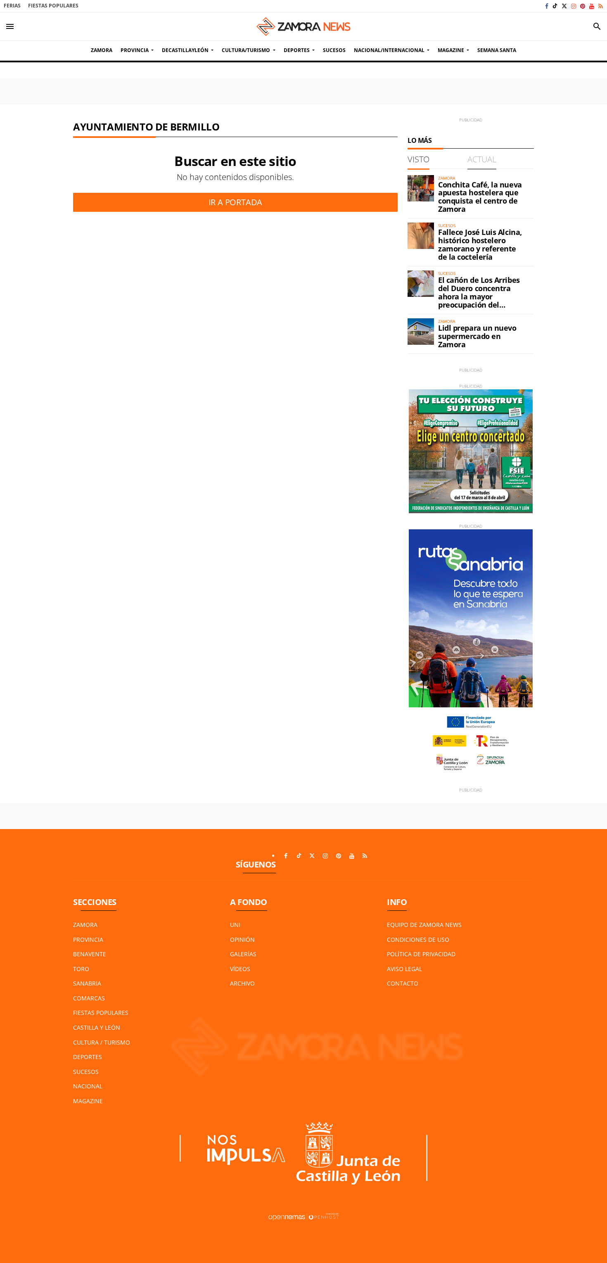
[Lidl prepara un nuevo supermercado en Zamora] (421, 331)
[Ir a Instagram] (573, 6)
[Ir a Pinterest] (582, 6)
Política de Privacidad (421, 954)
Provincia (88, 939)
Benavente (89, 954)
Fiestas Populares (53, 5)
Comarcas (89, 998)
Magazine (88, 1101)
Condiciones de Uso (418, 939)
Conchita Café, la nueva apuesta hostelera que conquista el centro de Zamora (480, 197)
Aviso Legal (404, 969)
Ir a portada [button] (236, 202)
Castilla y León (96, 1027)
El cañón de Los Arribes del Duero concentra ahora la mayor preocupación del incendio (479, 296)
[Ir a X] (564, 6)
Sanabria (87, 983)
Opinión (242, 939)
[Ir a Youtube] (591, 6)
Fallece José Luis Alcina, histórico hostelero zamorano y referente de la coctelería (480, 244)
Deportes (87, 1057)
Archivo (242, 983)
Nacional (87, 1086)
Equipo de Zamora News (424, 925)
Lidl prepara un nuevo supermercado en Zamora (477, 336)
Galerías (243, 954)
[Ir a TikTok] (554, 6)
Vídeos (240, 969)
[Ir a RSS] (600, 6)
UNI (235, 925)
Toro (81, 969)
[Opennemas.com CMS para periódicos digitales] (303, 1216)
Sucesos (86, 1072)
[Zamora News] (303, 26)
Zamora (85, 925)
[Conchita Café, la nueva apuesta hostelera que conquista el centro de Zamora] (421, 188)
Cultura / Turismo (101, 1042)
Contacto (402, 983)
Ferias (12, 5)
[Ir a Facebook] (546, 6)
